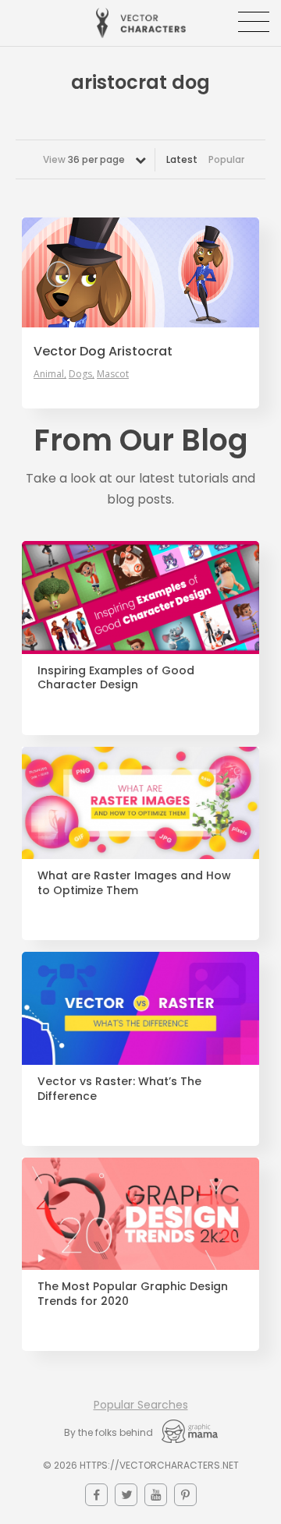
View (84, 159)
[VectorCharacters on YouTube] (155, 1494)
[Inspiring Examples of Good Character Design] (140, 597)
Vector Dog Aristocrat (103, 351)
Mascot (113, 374)
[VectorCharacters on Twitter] (126, 1494)
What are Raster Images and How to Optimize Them (134, 883)
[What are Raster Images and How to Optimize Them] (140, 803)
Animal (49, 374)
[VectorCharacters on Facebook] (96, 1494)
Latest (181, 159)
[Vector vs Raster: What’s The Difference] (140, 1008)
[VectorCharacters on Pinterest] (185, 1494)
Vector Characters (141, 23)
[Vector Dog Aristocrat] (140, 272)
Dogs (80, 374)
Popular (226, 159)
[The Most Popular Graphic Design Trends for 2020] (140, 1214)
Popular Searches (141, 1405)
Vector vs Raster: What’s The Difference (119, 1089)
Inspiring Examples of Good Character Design (115, 678)
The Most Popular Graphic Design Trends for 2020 (132, 1294)
